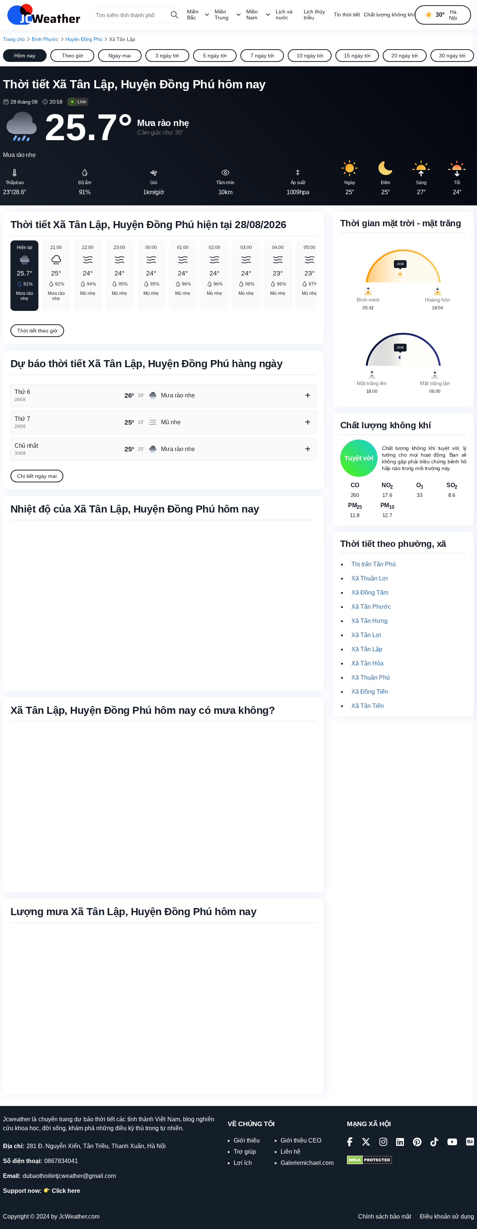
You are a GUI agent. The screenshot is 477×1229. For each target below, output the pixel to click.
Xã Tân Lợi (366, 635)
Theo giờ (72, 56)
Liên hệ (290, 1151)
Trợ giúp (245, 1151)
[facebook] (350, 1143)
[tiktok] (434, 1143)
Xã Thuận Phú (370, 677)
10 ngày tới (310, 56)
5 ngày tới (215, 56)
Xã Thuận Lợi (369, 578)
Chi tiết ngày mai (37, 476)
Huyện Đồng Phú (84, 39)
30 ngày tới (452, 56)
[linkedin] (400, 1143)
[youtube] (452, 1143)
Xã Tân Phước (371, 607)
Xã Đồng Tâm (369, 592)
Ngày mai (119, 56)
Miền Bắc (193, 15)
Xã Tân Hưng (369, 621)
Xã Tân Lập (366, 649)
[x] (365, 1143)
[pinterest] (417, 1143)
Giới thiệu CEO (301, 1140)
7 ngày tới (262, 56)
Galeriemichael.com (307, 1163)
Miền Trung (221, 15)
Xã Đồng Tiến (369, 691)
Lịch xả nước (284, 15)
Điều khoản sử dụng (447, 1216)
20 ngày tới (404, 56)
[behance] (470, 1143)
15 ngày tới (357, 56)
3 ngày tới (167, 56)
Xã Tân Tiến (367, 706)
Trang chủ (14, 39)
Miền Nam (252, 15)
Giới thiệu (247, 1140)
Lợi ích (243, 1163)
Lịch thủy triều (314, 15)
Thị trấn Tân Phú (373, 564)
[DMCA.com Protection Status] (369, 1161)
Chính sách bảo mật (384, 1216)
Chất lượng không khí (389, 15)
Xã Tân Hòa (367, 663)
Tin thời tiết (347, 15)
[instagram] (383, 1143)
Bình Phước (45, 39)
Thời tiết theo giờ (37, 331)
